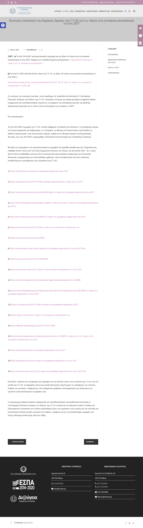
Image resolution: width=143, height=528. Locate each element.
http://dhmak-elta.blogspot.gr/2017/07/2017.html (33, 325)
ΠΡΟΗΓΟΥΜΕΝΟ (18, 442)
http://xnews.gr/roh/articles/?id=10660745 (29, 259)
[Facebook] (8, 3)
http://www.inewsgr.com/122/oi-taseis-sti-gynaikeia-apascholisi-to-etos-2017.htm (48, 371)
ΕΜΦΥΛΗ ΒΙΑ (104, 11)
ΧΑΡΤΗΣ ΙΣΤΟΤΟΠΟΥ (126, 2)
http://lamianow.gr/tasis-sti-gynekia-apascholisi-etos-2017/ (38, 350)
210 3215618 (102, 483)
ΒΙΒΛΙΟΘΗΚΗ (92, 11)
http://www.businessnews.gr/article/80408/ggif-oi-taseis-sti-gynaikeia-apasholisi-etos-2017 (52, 192)
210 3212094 (102, 486)
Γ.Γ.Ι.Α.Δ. (65, 11)
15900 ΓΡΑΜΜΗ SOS (90, 2)
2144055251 (58, 483)
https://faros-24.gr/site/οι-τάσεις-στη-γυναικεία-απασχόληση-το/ (40, 315)
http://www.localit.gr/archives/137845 (27, 238)
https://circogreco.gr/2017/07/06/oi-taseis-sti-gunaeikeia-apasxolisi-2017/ (44, 304)
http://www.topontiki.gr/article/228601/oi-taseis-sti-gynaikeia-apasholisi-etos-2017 (48, 216)
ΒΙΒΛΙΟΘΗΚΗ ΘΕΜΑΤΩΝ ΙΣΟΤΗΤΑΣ (117, 61)
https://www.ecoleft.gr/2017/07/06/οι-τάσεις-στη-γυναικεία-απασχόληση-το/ (45, 227)
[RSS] (15, 3)
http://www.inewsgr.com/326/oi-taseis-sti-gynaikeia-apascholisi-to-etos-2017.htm (47, 248)
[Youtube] (12, 3)
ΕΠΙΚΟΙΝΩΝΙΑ (117, 11)
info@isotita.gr (108, 2)
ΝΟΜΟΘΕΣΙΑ (80, 11)
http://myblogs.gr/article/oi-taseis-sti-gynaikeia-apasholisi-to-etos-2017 (44, 360)
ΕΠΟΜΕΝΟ (90, 442)
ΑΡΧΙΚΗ (57, 11)
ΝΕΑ (72, 11)
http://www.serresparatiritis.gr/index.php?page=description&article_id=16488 (46, 280)
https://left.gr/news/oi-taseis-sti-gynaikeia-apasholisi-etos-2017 (39, 171)
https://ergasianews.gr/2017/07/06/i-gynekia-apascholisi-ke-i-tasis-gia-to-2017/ (46, 181)
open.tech (28, 522)
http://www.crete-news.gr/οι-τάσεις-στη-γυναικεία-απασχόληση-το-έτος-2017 (46, 269)
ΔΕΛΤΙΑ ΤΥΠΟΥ (113, 67)
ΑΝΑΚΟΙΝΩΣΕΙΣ (31, 50)
